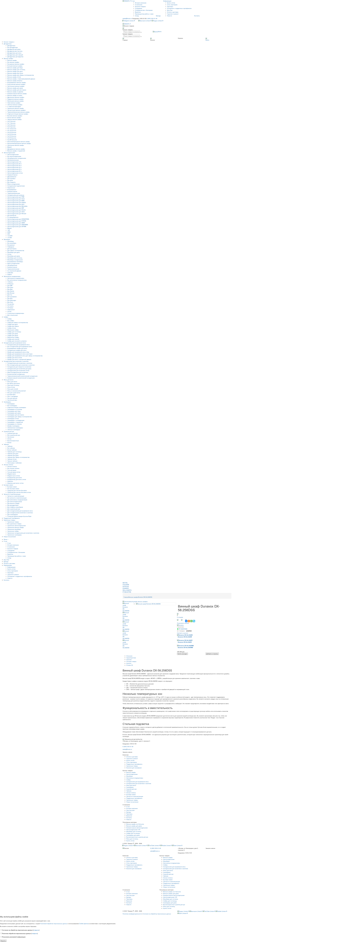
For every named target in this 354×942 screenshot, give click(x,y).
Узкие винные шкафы (13, 103)
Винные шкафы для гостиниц (16, 69)
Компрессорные (12, 191)
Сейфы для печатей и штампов (16, 341)
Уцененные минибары (14, 529)
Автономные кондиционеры (12, 276)
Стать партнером (172, 5)
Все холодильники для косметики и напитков (20, 365)
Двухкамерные (11, 177)
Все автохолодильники (14, 156)
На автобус (10, 304)
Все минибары (11, 243)
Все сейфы (10, 321)
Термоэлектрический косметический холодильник (22, 376)
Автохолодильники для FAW (15, 197)
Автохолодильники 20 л (14, 164)
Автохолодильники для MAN (15, 201)
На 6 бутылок (11, 121)
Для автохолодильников (14, 501)
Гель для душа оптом (13, 472)
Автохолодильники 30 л (14, 165)
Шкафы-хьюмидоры (13, 426)
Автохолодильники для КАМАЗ (16, 202)
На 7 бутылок (11, 123)
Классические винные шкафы (16, 84)
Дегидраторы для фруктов (15, 57)
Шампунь (10, 481)
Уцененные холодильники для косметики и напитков (23, 533)
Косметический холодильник (16, 374)
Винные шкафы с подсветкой (16, 151)
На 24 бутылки (11, 134)
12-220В (9, 236)
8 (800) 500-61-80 (152, 18)
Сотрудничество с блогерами (144, 10)
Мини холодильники (13, 263)
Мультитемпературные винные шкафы (19, 143)
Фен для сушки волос (13, 393)
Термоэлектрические (13, 193)
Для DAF (10, 285)
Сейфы (6, 317)
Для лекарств (11, 182)
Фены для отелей (12, 389)
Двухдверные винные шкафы (16, 149)
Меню (5, 539)
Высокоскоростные (13, 441)
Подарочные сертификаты (12, 518)
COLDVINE (126, 585)
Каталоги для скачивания (134, 768)
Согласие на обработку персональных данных (157, 914)
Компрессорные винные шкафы (17, 93)
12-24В (9, 237)
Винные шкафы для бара (15, 68)
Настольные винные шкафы (15, 86)
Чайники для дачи (12, 453)
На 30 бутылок (11, 136)
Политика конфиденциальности (132, 914)
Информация (11, 567)
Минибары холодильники (15, 260)
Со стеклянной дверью (14, 271)
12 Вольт (10, 282)
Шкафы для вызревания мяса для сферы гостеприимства (24, 356)
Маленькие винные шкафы (15, 101)
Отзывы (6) (129, 665)
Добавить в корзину (212, 654)
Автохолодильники (9, 153)
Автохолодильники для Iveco (16, 199)
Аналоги (128, 663)
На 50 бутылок (11, 138)
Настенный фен (12, 400)
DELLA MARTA (127, 590)
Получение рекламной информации (14, 937)
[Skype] (194, 621)
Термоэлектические (13, 269)
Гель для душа (11, 470)
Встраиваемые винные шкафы (16, 82)
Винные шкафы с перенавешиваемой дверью (21, 79)
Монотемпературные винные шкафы (18, 141)
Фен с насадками (12, 396)
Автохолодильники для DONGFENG (18, 219)
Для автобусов (11, 215)
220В (8, 232)
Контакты (197, 16)
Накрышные (11, 309)
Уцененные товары (9, 520)
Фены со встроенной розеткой (16, 391)
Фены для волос (9, 380)
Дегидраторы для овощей (15, 55)
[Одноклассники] (189, 621)
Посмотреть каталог (183, 623)
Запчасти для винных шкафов (16, 110)
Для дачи (10, 180)
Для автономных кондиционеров (17, 500)
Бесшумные (11, 245)
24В (8, 234)
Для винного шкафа (13, 503)
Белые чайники (12, 450)
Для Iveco (10, 287)
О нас (133, 1)
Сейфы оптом (11, 328)
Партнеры (170, 6)
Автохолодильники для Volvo (16, 212)
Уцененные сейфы (13, 531)
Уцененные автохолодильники (16, 525)
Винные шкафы (8, 58)
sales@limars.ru (127, 18)
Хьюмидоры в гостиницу (14, 409)
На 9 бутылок (11, 127)
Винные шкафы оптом (14, 77)
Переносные (11, 188)
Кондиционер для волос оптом (16, 479)
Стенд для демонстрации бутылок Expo (19, 516)
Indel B (9, 274)
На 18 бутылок (11, 130)
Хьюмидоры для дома (14, 413)
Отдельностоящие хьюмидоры (16, 407)
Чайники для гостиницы (14, 452)
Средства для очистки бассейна (17, 490)
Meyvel (9, 147)
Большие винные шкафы (14, 66)
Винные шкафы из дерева (15, 92)
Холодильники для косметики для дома (19, 369)
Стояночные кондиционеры (15, 313)
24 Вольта (10, 284)
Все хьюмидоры (12, 405)
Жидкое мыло (11, 474)
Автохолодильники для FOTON (16, 221)
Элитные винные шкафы (14, 105)
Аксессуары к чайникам (14, 463)
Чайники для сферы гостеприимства (18, 457)
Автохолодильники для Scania (16, 210)
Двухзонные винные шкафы (15, 97)
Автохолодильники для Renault (16, 213)
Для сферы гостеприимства (15, 250)
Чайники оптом (12, 459)
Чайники (6, 444)
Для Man (10, 289)
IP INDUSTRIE (127, 592)
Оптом (9, 254)
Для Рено (10, 302)
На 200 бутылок (12, 140)
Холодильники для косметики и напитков (16, 361)
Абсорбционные (12, 265)
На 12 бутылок (11, 129)
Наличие (129, 659)
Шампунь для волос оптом (15, 483)
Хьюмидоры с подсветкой (15, 422)
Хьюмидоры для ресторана (15, 415)
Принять (3, 941)
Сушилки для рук (9, 431)
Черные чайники (12, 461)
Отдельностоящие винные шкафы (17, 114)
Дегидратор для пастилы (14, 51)
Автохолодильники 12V (133, 829)
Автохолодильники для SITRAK (16, 226)
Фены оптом (11, 387)
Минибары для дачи (13, 252)
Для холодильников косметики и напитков (20, 513)
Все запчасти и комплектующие (17, 498)
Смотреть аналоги (182, 633)
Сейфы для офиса (13, 326)
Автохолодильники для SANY (16, 223)
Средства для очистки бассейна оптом (19, 492)
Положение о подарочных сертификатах (179, 8)
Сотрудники (138, 8)
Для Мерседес (11, 300)
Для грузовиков (12, 297)
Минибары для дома (13, 256)
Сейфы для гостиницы (14, 332)
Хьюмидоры (7, 402)
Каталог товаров (9, 42)
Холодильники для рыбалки (15, 195)
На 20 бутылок (11, 132)
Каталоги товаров (140, 6)
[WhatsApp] (191, 621)
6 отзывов (180, 617)
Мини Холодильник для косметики (17, 372)
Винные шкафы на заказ (14, 95)
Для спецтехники (12, 315)
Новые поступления (10, 537)
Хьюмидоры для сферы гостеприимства (19, 417)
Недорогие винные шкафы (15, 99)
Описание (129, 656)
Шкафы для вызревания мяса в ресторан (19, 354)
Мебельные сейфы (13, 337)
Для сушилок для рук (13, 509)
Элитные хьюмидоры (13, 429)
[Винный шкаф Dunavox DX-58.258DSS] (126, 607)
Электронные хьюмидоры (15, 428)
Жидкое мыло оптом (13, 476)
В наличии (183, 629)
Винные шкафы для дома (15, 88)
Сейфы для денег (12, 335)
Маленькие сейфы (13, 330)
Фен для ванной (12, 398)
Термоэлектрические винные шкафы (18, 112)
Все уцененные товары (14, 524)
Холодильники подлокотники (16, 186)
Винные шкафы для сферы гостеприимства (20, 75)
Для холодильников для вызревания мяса (20, 511)
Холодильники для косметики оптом (18, 370)
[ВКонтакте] (186, 621)
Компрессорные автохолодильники (137, 828)
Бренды (158, 16)
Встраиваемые (11, 189)
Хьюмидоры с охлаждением (15, 420)
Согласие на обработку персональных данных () (20, 930)
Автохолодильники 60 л (14, 171)
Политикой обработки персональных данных (53, 923)
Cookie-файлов (83, 923)
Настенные (10, 437)
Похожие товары (131, 661)
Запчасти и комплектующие (12, 494)
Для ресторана (11, 249)
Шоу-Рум (169, 10)
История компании (140, 3)
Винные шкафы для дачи (15, 71)
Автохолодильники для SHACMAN (17, 225)
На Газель (10, 306)
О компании (138, 5)
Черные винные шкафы (14, 119)
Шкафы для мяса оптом (14, 357)
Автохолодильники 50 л (14, 169)
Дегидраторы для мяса (14, 53)
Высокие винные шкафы (14, 116)
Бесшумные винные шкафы (15, 64)
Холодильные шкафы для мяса (16, 350)
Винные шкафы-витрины (14, 81)
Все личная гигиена (13, 468)
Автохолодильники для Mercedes (17, 206)
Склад (137, 16)
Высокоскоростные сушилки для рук (137, 837)
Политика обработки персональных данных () (20, 933)
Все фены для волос (13, 383)
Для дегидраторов (12, 505)
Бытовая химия (8, 485)
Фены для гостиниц (13, 385)
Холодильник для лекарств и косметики (19, 367)
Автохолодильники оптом (15, 173)
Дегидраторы (8, 44)
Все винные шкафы (13, 62)
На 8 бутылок (11, 125)
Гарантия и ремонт (172, 14)
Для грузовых (11, 178)
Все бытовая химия (13, 489)
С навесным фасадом (14, 106)
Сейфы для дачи (12, 324)
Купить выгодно (182, 654)
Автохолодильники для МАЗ (15, 204)
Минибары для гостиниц (14, 258)
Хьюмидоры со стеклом (14, 424)
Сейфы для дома (12, 333)
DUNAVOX (126, 588)
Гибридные (10, 247)
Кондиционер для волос (14, 477)
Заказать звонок (127, 752)
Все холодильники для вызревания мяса (19, 346)
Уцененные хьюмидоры (14, 535)
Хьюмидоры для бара (14, 411)
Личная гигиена (8, 465)
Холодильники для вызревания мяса (15, 343)
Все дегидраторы (12, 47)
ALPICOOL (126, 586)
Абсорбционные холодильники (16, 158)
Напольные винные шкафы (15, 145)
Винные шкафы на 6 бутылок (135, 824)
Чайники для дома (13, 455)
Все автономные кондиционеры (17, 280)
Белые (9, 442)
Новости (169, 16)
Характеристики (131, 658)
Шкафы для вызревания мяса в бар (18, 352)
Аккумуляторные (12, 175)
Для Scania (10, 291)
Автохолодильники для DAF (15, 208)
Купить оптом (171, 3)
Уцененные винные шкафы (15, 108)
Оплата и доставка (172, 12)
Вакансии (138, 12)
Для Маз (9, 298)
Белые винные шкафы (14, 117)
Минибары (7, 239)
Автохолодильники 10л (14, 162)
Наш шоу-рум (130, 810)
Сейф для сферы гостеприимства (17, 322)
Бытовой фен (11, 394)
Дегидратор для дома (13, 49)
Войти (159, 31)
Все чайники (11, 448)
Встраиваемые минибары (15, 261)
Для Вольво (10, 293)
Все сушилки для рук (13, 435)
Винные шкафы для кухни (15, 73)
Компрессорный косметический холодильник (21, 378)
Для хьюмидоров (12, 514)
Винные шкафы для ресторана (16, 90)
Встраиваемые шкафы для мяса (17, 348)
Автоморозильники (13, 160)
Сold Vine (10, 273)
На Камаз (10, 308)
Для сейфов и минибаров (15, 507)
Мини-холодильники (13, 184)
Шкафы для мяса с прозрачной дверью (19, 359)
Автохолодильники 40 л (14, 167)
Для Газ (9, 295)
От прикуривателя (12, 217)
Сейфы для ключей (13, 339)
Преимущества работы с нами (144, 14)
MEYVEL (125, 583)
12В (8, 230)
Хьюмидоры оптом (13, 418)
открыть (36, 930)
